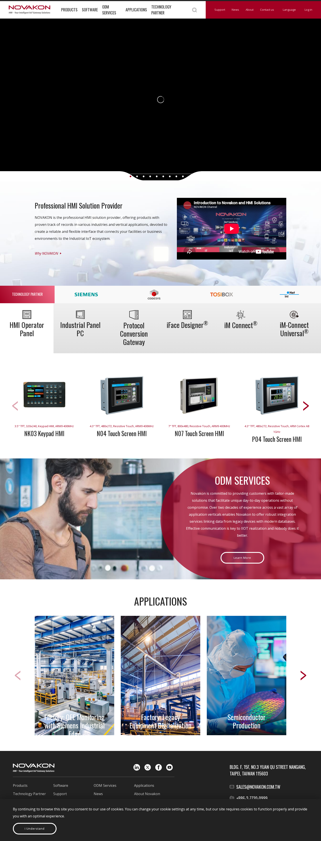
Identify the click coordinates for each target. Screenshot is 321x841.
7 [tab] (169, 176)
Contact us (267, 10)
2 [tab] (137, 176)
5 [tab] (156, 176)
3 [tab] (143, 176)
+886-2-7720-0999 (252, 798)
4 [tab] (150, 176)
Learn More (242, 558)
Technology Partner (161, 10)
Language (289, 10)
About (250, 10)
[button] (306, 406)
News (235, 10)
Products (69, 9)
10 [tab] (189, 176)
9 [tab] (183, 176)
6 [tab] (163, 176)
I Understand (35, 829)
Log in (308, 10)
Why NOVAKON (46, 253)
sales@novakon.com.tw (258, 787)
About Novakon (147, 793)
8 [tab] (176, 176)
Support (219, 10)
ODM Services (109, 10)
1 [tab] (130, 176)
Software (90, 9)
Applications (136, 9)
